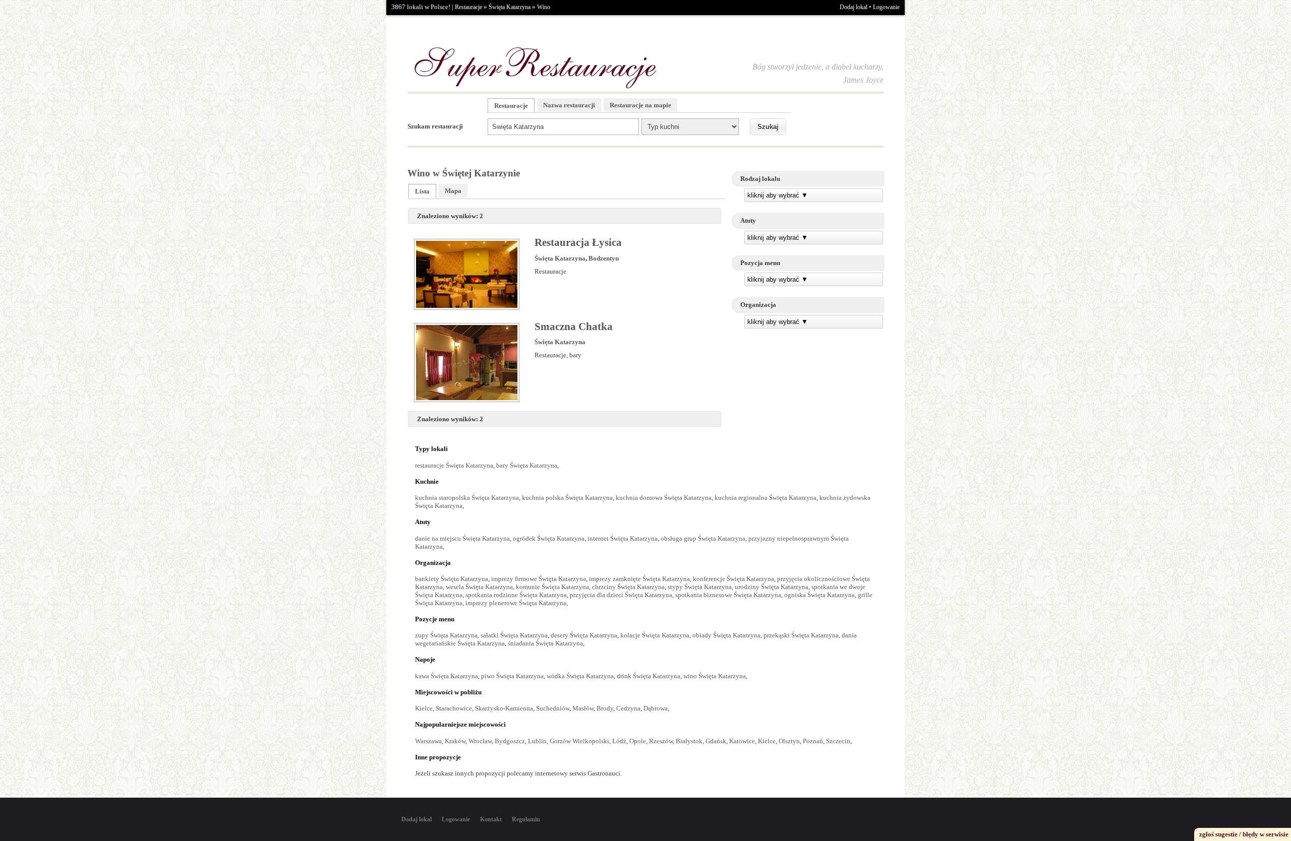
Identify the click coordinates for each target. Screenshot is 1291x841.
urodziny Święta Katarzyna (771, 587)
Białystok (689, 741)
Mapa (453, 191)
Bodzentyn (604, 258)
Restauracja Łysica (578, 242)
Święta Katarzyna (510, 7)
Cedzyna (628, 708)
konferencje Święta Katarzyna (733, 579)
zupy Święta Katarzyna (446, 635)
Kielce (424, 708)
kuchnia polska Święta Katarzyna (567, 497)
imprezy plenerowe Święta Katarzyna (515, 603)
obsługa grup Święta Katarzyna (703, 538)
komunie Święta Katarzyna (552, 587)
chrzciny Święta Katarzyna (628, 587)
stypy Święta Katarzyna (700, 587)
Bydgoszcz (510, 741)
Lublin (537, 741)
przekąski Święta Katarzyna (801, 635)
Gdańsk (716, 741)
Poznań (813, 741)
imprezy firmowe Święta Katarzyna (538, 579)
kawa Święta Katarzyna (446, 676)
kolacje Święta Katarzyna (654, 635)
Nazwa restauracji (569, 105)
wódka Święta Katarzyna (580, 676)
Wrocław (480, 741)
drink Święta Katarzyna (648, 676)
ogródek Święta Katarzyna (548, 538)
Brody (605, 708)
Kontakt (491, 819)
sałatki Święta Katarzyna (514, 635)
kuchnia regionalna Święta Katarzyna (765, 497)
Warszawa (428, 741)
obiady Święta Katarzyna (726, 635)
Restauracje (468, 7)
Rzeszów (661, 741)
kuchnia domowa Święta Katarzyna (664, 497)
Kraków (455, 741)
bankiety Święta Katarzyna (451, 579)
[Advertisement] (808, 407)
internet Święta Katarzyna (623, 538)
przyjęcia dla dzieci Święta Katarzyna (621, 595)
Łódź (619, 741)
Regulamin (526, 819)
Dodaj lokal (853, 7)
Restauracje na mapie (640, 105)
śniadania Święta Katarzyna (545, 643)
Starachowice (454, 708)
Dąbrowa (655, 708)
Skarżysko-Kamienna (504, 708)
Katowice (742, 741)
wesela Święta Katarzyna (479, 587)
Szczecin (838, 741)
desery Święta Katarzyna (584, 635)
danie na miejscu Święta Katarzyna (462, 538)
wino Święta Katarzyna (714, 676)
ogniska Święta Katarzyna (819, 595)
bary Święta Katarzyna (526, 465)
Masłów (583, 708)
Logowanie (886, 7)
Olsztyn (789, 741)
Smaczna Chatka (574, 326)
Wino (543, 7)
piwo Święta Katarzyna (512, 676)
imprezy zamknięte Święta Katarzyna (639, 579)
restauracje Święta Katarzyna (454, 465)
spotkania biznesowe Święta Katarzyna (728, 595)
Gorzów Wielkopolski (579, 741)
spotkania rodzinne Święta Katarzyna (516, 595)
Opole (637, 741)
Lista (422, 191)
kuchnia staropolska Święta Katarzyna (467, 497)
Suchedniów (552, 708)
